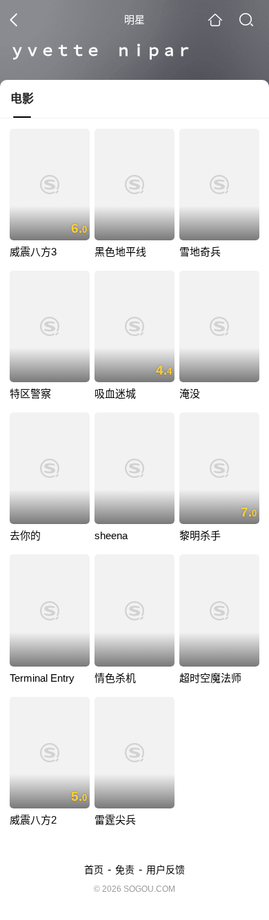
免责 (124, 869)
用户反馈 (165, 869)
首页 (93, 869)
